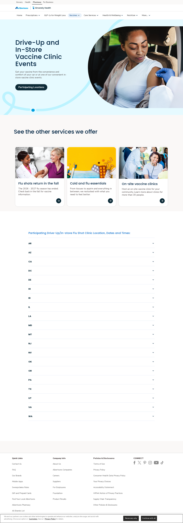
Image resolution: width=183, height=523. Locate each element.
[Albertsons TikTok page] (162, 462)
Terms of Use (99, 464)
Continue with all (149, 518)
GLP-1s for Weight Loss (55, 15)
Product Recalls (59, 499)
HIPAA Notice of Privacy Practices (108, 493)
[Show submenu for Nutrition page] (136, 15)
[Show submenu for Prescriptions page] (39, 15)
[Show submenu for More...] (149, 15)
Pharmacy (37, 2)
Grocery (19, 2)
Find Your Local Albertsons (23, 499)
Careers (56, 475)
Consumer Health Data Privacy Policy (109, 475)
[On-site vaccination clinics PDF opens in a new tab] (162, 200)
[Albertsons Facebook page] (134, 462)
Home (19, 15)
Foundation (57, 493)
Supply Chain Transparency (104, 499)
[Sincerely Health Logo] (42, 8)
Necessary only (131, 518)
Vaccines (73, 15)
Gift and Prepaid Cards (21, 493)
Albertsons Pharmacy (21, 505)
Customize (33, 519)
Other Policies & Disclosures (105, 505)
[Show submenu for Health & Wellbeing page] (122, 15)
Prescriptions (32, 15)
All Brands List (18, 511)
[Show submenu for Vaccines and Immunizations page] (78, 15)
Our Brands (17, 475)
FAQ (14, 470)
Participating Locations (31, 87)
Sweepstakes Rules (20, 487)
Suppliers (57, 481)
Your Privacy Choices (102, 481)
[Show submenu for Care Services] (97, 15)
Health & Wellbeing (112, 15)
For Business (48, 2)
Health (27, 2)
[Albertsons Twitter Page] (140, 462)
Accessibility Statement (103, 487)
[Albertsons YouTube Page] (156, 462)
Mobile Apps (17, 481)
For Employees (59, 487)
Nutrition (131, 15)
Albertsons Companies (62, 470)
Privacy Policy (99, 470)
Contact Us (17, 464)
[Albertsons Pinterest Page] (145, 462)
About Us (57, 464)
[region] (91, 518)
